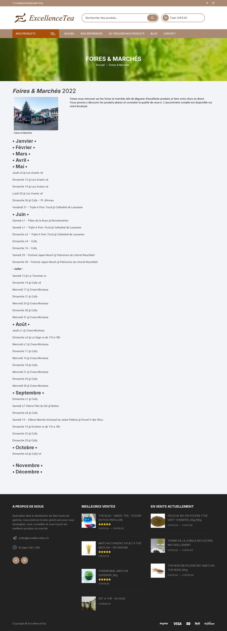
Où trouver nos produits (127, 33)
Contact (170, 33)
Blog (154, 33)
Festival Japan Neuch (40, 255)
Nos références (92, 33)
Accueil (69, 33)
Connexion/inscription (29, 3)
